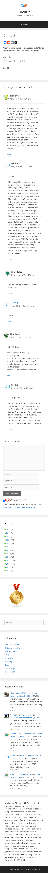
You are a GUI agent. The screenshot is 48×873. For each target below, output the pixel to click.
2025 (8, 533)
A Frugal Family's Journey (21, 715)
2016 (8, 564)
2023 (8, 540)
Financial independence (20, 733)
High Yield (9, 658)
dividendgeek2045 (18, 693)
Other (6, 665)
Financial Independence (20, 774)
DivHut (24, 12)
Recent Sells (9, 671)
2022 (8, 543)
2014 (8, 570)
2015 (8, 567)
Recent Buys (9, 668)
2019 (8, 553)
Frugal (7, 654)
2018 (8, 557)
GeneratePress (34, 869)
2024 (8, 536)
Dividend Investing (12, 648)
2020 (8, 550)
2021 (8, 546)
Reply (9, 154)
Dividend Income (11, 644)
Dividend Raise (11, 651)
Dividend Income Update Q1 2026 (25, 717)
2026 (8, 529)
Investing (8, 661)
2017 (8, 560)
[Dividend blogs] (16, 607)
